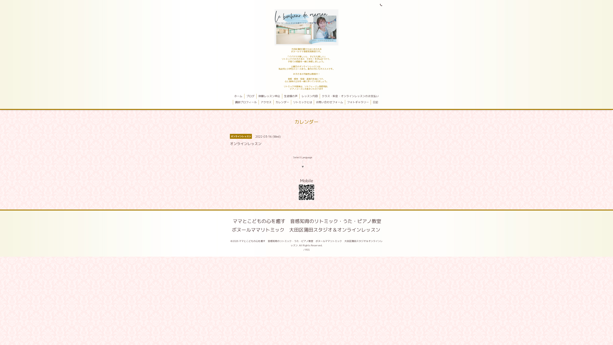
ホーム (238, 96)
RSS (307, 249)
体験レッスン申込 (269, 96)
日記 (375, 102)
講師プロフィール (246, 102)
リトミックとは (302, 102)
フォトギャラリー (358, 102)
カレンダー (282, 102)
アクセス (266, 102)
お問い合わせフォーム (329, 102)
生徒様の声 (291, 96)
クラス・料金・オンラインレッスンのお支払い (350, 96)
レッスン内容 (310, 96)
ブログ (250, 96)
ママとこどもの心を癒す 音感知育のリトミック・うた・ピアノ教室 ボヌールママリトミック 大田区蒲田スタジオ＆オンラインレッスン (309, 225)
